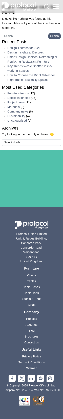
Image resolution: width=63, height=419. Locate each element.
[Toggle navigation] (56, 6)
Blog (32, 330)
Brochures (31, 336)
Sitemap (31, 368)
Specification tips (18, 98)
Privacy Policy (31, 356)
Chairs (31, 275)
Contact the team (32, 209)
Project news (16, 102)
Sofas (31, 304)
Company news (17, 111)
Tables (31, 281)
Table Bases (31, 287)
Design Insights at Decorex (25, 52)
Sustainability (16, 116)
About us (31, 324)
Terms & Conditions (31, 362)
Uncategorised (17, 120)
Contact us (31, 342)
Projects (31, 318)
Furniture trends (18, 93)
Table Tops (31, 293)
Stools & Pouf (31, 299)
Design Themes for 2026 (23, 48)
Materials (13, 107)
